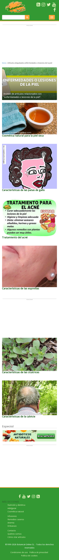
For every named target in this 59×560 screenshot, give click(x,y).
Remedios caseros (16, 519)
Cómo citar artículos (17, 537)
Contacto (12, 530)
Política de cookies (29, 555)
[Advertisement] (29, 44)
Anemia (11, 522)
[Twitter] (28, 497)
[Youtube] (24, 497)
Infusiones (12, 516)
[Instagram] (33, 497)
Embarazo (12, 526)
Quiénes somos (15, 534)
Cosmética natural (16, 511)
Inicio (4, 63)
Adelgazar (12, 508)
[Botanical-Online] (16, 7)
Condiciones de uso (19, 552)
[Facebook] (20, 497)
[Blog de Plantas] (38, 497)
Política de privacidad (38, 552)
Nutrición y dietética (16, 505)
